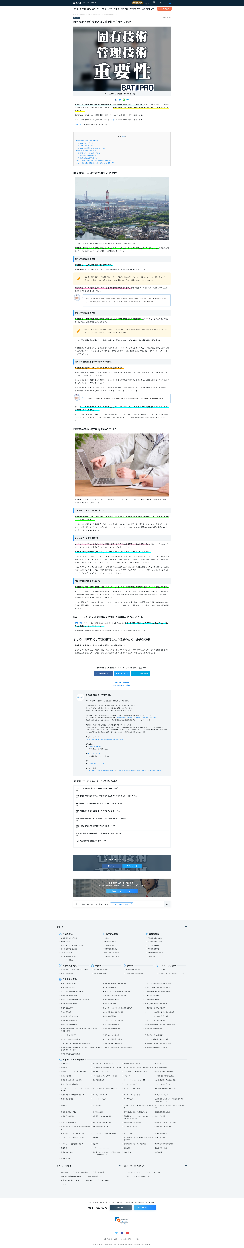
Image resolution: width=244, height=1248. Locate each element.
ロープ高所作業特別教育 (111, 1024)
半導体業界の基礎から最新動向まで (135, 1112)
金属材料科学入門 (161, 1133)
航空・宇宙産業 (160, 1116)
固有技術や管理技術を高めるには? (87, 150)
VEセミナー (128, 1076)
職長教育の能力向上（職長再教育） (114, 983)
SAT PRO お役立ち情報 (122, 685)
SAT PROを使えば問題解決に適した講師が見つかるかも (93, 160)
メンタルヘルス (163, 969)
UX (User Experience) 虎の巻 (165, 1088)
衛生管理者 (64, 969)
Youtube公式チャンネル (95, 746)
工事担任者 (151, 956)
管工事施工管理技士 (111, 949)
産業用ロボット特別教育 (111, 1035)
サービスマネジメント (68, 1063)
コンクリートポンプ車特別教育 (155, 1020)
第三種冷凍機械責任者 (68, 956)
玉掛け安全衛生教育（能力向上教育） (157, 1039)
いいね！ (113, 866)
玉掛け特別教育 (66, 1012)
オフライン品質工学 (130, 1084)
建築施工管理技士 (110, 942)
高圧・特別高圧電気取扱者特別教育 (114, 995)
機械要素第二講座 (67, 1152)
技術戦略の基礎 (98, 1112)
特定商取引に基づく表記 (70, 1180)
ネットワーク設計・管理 (132, 1088)
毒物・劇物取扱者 (67, 973)
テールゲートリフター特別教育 (113, 1020)
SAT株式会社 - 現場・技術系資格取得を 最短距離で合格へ (105, 739)
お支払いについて (134, 1172)
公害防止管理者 (76, 969)
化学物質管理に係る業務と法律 (165, 1080)
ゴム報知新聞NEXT (108, 770)
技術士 (106, 938)
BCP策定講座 (97, 1105)
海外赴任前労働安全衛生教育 (112, 1043)
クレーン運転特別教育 (68, 1035)
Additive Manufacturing (101, 1148)
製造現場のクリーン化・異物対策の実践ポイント (75, 1128)
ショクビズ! (120, 770)
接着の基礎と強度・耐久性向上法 (135, 1144)
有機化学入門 (65, 1159)
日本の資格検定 (129, 770)
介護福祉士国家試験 (100, 973)
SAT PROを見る (164, 9)
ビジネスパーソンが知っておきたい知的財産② (169, 1106)
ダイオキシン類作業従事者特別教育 (72, 991)
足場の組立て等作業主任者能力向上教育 (158, 1043)
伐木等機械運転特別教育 (69, 1020)
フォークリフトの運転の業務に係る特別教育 (159, 1012)
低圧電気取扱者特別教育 (69, 995)
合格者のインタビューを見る (122, 891)
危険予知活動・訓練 (109, 1004)
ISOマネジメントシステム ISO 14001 (137, 1080)
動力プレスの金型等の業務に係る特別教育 (75, 1000)
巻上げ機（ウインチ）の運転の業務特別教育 (117, 1008)
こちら (113, 120)
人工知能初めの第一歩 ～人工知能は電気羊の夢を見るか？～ (169, 1100)
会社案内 (64, 1172)
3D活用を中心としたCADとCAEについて (106, 1088)
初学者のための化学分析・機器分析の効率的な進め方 (138, 1138)
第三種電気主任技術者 (155, 938)
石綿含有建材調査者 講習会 (71, 1176)
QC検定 (85, 969)
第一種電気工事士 (153, 945)
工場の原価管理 (66, 1076)
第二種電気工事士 (153, 949)
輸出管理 (64, 1067)
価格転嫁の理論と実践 (68, 1112)
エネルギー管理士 (67, 960)
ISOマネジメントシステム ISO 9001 (74, 1072)
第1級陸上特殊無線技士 (155, 953)
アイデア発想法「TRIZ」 (163, 1084)
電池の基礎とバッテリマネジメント (72, 1133)
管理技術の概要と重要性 (85, 145)
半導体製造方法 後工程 (101, 1127)
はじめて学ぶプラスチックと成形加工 (73, 1137)
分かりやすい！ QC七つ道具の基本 (135, 1072)
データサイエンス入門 (100, 1095)
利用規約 (89, 1180)
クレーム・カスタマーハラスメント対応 (171, 973)
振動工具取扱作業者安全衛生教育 (156, 1004)
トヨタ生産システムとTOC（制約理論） (106, 1076)
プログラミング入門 (161, 1095)
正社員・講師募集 (81, 1172)
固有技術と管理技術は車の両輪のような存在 (91, 148)
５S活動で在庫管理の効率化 (164, 1076)
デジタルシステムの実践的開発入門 (104, 1133)
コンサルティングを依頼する (87, 155)
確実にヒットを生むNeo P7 (102, 1122)
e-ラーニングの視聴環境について (139, 1176)
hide (123, 136)
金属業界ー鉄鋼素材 (67, 1116)
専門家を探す (135, 9)
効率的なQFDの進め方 (68, 1122)
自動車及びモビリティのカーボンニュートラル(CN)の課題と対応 (138, 1117)
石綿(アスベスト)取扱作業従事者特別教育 (117, 991)
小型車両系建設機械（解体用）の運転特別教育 (160, 1024)
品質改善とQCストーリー (101, 1072)
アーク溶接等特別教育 (152, 995)
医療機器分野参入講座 (162, 1112)
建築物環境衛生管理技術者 (70, 938)
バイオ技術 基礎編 (130, 1127)
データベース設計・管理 (132, 1095)
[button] (122, 1221)
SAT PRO (78, 124)
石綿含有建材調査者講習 (134, 969)
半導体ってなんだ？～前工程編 (165, 1122)
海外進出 (64, 1105)
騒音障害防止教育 (67, 1008)
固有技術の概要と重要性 (85, 143)
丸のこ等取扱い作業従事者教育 (113, 1012)
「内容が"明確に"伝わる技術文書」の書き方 (107, 1067)
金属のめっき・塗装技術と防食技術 (72, 1144)
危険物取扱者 (65, 942)
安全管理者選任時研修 (152, 1000)
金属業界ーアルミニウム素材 (102, 1116)
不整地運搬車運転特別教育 (154, 1035)
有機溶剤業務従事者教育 (111, 1000)
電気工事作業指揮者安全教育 (112, 1039)
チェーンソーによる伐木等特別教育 (156, 1016)
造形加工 (95, 1144)
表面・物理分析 (160, 1137)
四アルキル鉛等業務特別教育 (70, 1039)
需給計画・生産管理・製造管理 (71, 1080)
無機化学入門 (159, 1152)
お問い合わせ (104, 1180)
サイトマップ (66, 1184)
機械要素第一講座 (161, 1148)
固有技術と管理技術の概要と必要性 (87, 140)
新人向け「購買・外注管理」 (164, 1072)
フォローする (133, 866)
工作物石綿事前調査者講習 (134, 973)
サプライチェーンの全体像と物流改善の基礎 (138, 1067)
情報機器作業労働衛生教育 (112, 1028)
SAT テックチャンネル (94, 754)
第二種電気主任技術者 (155, 942)
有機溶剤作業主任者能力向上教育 (156, 1047)
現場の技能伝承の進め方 (132, 1063)
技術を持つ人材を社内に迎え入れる (89, 153)
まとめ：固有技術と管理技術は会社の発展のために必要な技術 (95, 163)
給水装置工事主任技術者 (69, 949)
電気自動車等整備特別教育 (154, 1028)
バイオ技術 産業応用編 (163, 1127)
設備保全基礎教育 (98, 1080)
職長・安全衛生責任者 (68, 983)
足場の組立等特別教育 (68, 987)
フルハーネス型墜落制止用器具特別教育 (158, 983)
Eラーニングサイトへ (144, 1207)
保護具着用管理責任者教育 (70, 1016)
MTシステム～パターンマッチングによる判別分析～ (75, 1089)
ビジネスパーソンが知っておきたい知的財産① (138, 1106)
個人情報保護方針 (94, 1176)
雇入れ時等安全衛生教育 (69, 1004)
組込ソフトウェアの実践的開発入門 (72, 1095)
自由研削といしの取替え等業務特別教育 (158, 991)
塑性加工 (64, 1148)
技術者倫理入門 (160, 1063)
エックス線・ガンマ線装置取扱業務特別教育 (75, 1043)
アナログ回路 (128, 1133)
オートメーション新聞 (94, 770)
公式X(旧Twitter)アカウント (96, 763)
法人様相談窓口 (137, 3)
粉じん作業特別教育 (109, 987)
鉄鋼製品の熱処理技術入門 (164, 1144)
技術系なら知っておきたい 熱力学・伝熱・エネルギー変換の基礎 (107, 1153)
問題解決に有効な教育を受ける (87, 158)
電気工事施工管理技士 (111, 953)
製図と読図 (127, 1152)
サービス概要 (123, 9)
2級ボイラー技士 (66, 953)
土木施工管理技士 (110, 945)
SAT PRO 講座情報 (122, 682)
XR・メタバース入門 (99, 1099)
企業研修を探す (148, 9)
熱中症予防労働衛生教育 (69, 1024)
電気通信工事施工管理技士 (113, 956)
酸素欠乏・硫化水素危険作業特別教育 (157, 987)
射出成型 (127, 1148)
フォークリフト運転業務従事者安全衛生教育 (117, 1047)
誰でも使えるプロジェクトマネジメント (106, 1063)
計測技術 (95, 1137)
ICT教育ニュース (140, 770)
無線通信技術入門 (67, 1099)
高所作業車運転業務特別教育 (70, 1054)
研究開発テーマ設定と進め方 (133, 1122)
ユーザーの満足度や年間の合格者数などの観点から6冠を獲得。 (137, 717)
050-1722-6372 (98, 1207)
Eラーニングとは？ (154, 1172)
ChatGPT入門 (128, 1099)
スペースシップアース (153, 770)
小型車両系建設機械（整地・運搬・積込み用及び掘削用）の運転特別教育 (81, 1030)
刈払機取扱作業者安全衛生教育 (155, 1008)
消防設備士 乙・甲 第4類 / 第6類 (72, 945)
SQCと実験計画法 (161, 1067)
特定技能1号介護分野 (101, 969)
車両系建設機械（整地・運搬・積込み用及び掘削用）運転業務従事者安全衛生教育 (81, 1048)
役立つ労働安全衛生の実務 (70, 1084)
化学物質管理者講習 (109, 1016)
